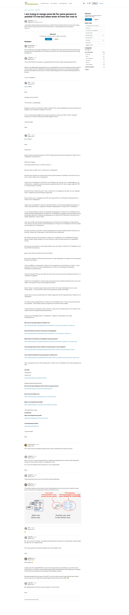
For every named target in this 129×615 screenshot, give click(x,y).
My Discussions (89, 37)
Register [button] (57, 39)
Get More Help (89, 33)
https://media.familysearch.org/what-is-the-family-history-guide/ (40, 404)
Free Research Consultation (92, 30)
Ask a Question (95, 52)
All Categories (88, 49)
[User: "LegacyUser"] (25, 21)
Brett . (29, 82)
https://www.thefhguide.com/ (31, 426)
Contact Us (88, 28)
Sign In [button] (48, 39)
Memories (95, 62)
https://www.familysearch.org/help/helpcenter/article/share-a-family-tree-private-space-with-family (49, 349)
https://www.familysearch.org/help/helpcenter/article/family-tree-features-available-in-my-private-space (50, 341)
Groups (87, 69)
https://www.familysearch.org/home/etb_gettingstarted (38, 388)
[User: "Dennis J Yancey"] (25, 445)
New (29, 28)
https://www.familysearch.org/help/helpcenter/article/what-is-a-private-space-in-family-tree (47, 333)
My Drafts (95, 40)
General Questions (95, 58)
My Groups (88, 42)
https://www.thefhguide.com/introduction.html (36, 418)
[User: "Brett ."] (25, 83)
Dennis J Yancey (31, 444)
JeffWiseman (30, 484)
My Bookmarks (95, 35)
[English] (31, 3)
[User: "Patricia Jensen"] (25, 46)
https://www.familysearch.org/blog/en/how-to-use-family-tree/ (40, 396)
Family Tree (95, 54)
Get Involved (95, 60)
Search (95, 56)
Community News (95, 67)
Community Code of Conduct (92, 25)
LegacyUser (30, 20)
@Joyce (26, 49)
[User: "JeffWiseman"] (25, 484)
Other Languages (95, 64)
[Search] (87, 3)
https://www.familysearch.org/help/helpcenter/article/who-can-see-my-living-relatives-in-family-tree (49, 325)
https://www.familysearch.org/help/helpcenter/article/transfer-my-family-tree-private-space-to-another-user (51, 357)
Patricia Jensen (31, 45)
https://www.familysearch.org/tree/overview (35, 378)
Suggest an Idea (89, 45)
